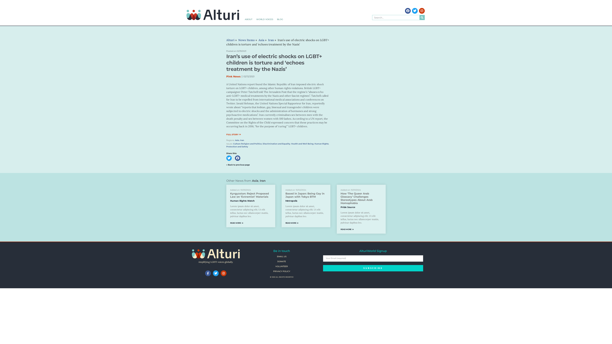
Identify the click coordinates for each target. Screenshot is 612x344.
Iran (242, 140)
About (248, 19)
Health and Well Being (302, 144)
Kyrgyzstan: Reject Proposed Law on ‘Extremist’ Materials (249, 195)
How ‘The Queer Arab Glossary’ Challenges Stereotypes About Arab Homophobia (357, 198)
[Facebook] (408, 11)
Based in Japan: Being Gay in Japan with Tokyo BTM (304, 195)
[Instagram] (422, 11)
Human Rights (321, 144)
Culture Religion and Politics (247, 144)
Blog (280, 19)
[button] (229, 158)
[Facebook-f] (208, 273)
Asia (237, 140)
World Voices (264, 19)
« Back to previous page (238, 165)
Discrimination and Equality (276, 144)
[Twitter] (415, 11)
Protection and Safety (237, 146)
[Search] (422, 17)
